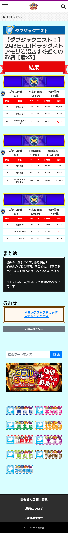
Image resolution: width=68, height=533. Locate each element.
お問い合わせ (34, 517)
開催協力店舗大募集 (34, 499)
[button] (63, 6)
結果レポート (22, 16)
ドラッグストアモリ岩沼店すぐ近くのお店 (41, 314)
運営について (34, 508)
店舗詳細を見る (34, 329)
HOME (9, 16)
